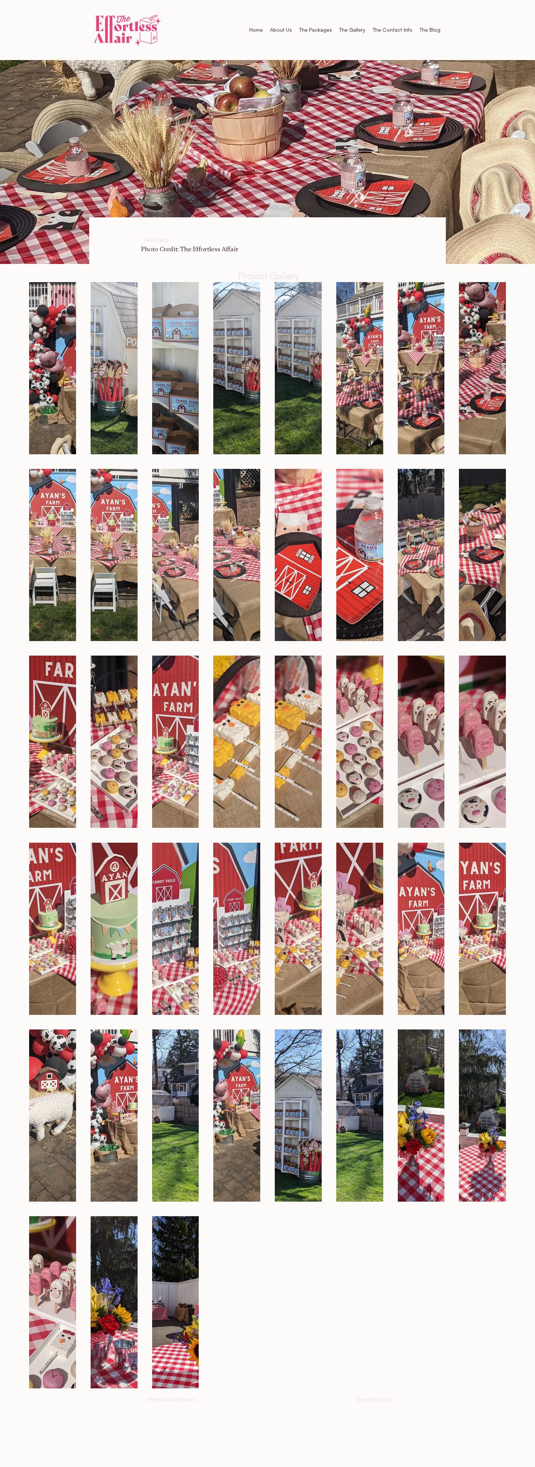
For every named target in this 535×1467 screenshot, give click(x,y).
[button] (52, 368)
